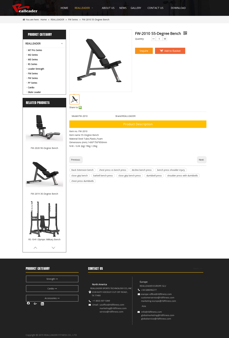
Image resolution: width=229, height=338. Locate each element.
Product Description (138, 124)
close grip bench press (129, 175)
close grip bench (79, 175)
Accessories (51, 298)
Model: (75, 116)
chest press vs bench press (112, 169)
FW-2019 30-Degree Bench (44, 193)
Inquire (144, 51)
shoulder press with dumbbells (182, 175)
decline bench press (142, 169)
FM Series (33, 73)
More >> (197, 268)
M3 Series (33, 59)
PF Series (32, 82)
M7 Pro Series (35, 50)
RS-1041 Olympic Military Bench (44, 239)
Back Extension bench (82, 169)
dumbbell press (154, 175)
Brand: (118, 116)
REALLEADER (33, 43)
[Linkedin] (42, 304)
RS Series (32, 64)
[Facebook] (28, 304)
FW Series (33, 78)
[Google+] (35, 304)
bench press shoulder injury (171, 169)
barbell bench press (103, 175)
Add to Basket (172, 51)
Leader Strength (36, 68)
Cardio (31, 87)
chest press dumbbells (82, 180)
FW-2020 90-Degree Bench (44, 148)
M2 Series (33, 54)
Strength (51, 278)
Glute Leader (34, 92)
